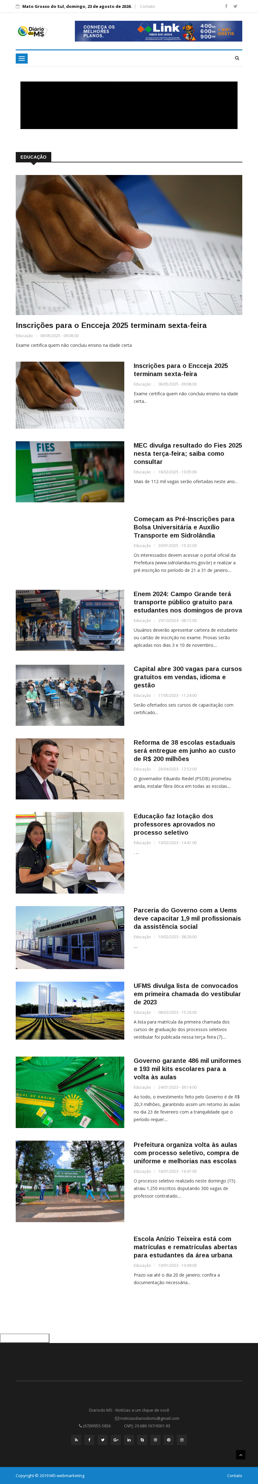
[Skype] (142, 1440)
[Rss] (76, 1440)
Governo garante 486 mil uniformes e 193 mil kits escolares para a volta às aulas (187, 1069)
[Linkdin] (129, 1440)
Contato (147, 6)
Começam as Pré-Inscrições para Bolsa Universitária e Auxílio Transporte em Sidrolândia (184, 527)
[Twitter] (235, 6)
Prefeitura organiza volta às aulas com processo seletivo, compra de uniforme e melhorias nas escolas (186, 1153)
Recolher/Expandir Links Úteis (25, 1338)
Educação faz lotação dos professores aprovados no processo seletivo (174, 824)
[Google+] (116, 1440)
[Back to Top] (240, 1454)
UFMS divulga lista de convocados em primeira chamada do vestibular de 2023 (187, 994)
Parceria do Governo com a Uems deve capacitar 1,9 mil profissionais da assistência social (187, 918)
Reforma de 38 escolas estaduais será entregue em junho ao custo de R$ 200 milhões (185, 750)
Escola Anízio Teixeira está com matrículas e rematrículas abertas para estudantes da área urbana (185, 1247)
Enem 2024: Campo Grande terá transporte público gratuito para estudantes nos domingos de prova (188, 602)
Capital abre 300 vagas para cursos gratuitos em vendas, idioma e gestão (188, 677)
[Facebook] (227, 6)
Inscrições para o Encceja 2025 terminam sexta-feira (111, 325)
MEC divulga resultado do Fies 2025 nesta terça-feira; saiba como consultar (188, 453)
